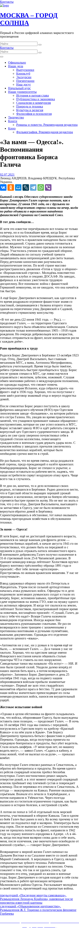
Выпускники (25, 70)
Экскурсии (23, 77)
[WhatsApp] (40, 187)
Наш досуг (23, 84)
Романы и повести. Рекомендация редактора (47, 124)
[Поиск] (40, 44)
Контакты (7, 1)
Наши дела (15, 66)
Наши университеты (22, 92)
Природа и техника (29, 106)
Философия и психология (34, 113)
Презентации (25, 81)
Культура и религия (29, 110)
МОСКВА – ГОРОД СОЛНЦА (29, 19)
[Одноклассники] (10, 187)
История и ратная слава (32, 95)
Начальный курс (19, 88)
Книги (12, 121)
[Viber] (48, 187)
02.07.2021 (7, 174)
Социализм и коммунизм (33, 103)
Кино (12, 128)
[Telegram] (33, 187)
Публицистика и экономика (35, 99)
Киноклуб (23, 73)
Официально (17, 62)
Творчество (16, 117)
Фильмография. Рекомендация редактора (44, 132)
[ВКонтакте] (3, 187)
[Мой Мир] (18, 187)
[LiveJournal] (25, 187)
